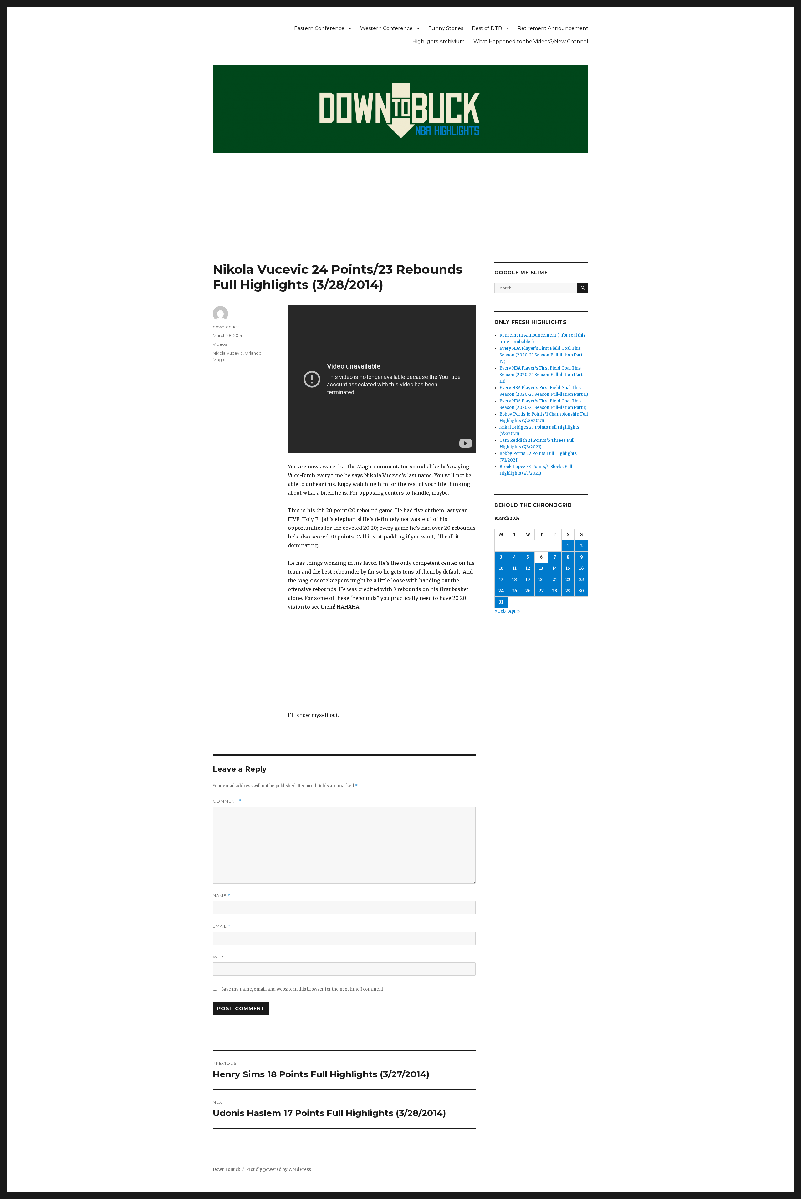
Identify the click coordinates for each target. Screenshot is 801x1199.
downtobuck (226, 326)
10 (501, 568)
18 (514, 579)
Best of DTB (487, 28)
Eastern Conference (319, 28)
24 (501, 591)
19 (528, 579)
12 (528, 568)
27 (541, 591)
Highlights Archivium (438, 41)
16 (581, 568)
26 (528, 591)
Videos (220, 344)
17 (501, 579)
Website (223, 956)
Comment (227, 801)
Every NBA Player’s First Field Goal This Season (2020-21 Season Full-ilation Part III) (541, 374)
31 (501, 602)
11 (515, 568)
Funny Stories (445, 28)
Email (222, 926)
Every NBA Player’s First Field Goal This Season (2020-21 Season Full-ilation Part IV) (541, 355)
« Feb (500, 611)
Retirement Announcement (553, 28)
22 (567, 579)
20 (541, 579)
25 (514, 591)
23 (581, 579)
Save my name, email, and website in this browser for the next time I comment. (302, 989)
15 (568, 568)
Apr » (514, 611)
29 (568, 591)
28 (554, 591)
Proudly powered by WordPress (278, 1169)
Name (221, 895)
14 (555, 568)
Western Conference (386, 28)
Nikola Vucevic (228, 352)
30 (581, 591)
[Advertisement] (400, 215)
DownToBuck (226, 1169)
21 (555, 579)
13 (541, 568)
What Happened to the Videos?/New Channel (530, 41)
